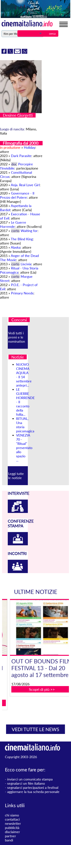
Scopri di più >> (38, 689)
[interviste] (18, 512)
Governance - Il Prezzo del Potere (17, 195)
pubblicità (12, 828)
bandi (9, 840)
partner (10, 836)
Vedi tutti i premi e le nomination (16, 337)
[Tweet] (11, 52)
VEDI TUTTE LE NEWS (35, 729)
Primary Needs (22, 293)
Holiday (29, 147)
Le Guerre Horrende (13, 224)
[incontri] (18, 572)
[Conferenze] (18, 544)
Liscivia (26, 264)
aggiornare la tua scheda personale (33, 792)
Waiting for (29, 231)
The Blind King (22, 239)
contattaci (12, 819)
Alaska (15, 247)
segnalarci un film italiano (26, 783)
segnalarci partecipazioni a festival (32, 787)
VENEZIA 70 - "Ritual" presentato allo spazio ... (24, 447)
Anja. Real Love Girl (25, 185)
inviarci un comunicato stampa (30, 779)
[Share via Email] (18, 52)
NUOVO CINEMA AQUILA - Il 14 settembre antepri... (24, 374)
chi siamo (12, 815)
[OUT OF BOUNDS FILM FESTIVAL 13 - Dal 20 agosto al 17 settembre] (38, 627)
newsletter (13, 823)
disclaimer (12, 832)
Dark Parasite (21, 156)
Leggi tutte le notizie (16, 476)
